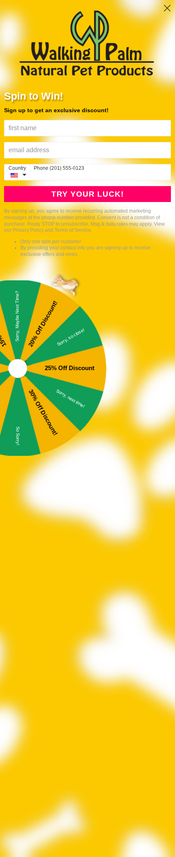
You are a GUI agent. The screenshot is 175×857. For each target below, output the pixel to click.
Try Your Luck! (87, 194)
